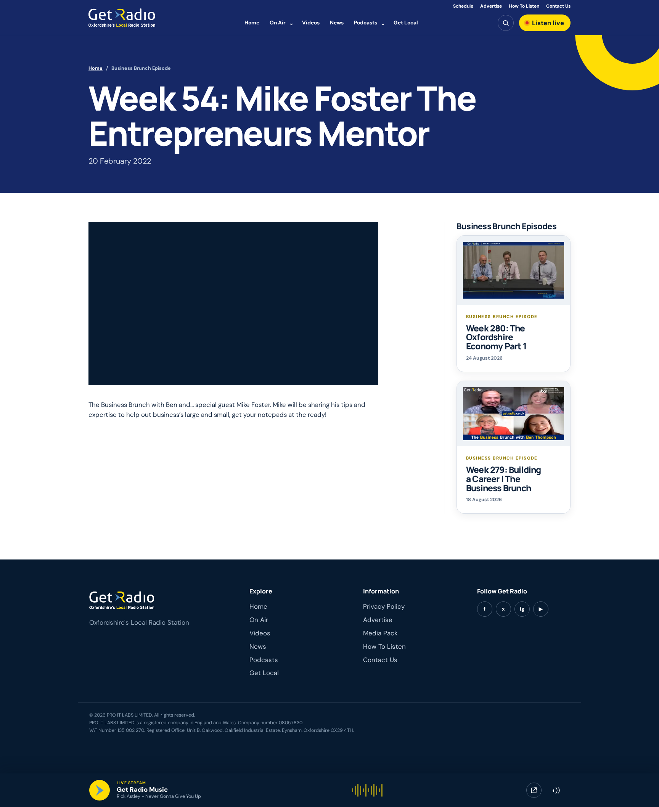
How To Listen (524, 6)
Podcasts (365, 22)
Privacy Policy (384, 606)
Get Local (406, 22)
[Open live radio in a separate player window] (534, 790)
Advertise (491, 6)
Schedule (463, 6)
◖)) (555, 790)
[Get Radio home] (121, 17)
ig (522, 609)
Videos (311, 22)
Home (251, 22)
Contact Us (558, 6)
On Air (278, 22)
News (337, 22)
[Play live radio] (99, 790)
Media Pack (380, 633)
